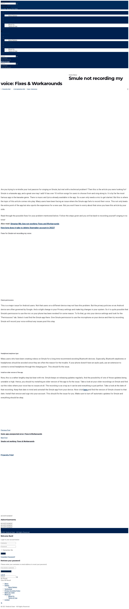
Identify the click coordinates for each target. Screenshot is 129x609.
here (85, 390)
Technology (8, 17)
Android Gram (5, 2)
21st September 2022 (19, 89)
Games (7, 14)
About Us (8, 23)
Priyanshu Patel (6, 89)
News (6, 12)
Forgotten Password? (8, 557)
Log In (3, 575)
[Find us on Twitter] (1, 31)
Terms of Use (12, 26)
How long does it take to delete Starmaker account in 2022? (28, 228)
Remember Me (8, 550)
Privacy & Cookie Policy (12, 19)
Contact (7, 28)
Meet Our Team (10, 21)
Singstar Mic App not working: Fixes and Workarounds (34, 224)
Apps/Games (12, 15)
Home (71, 75)
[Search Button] (17, 56)
